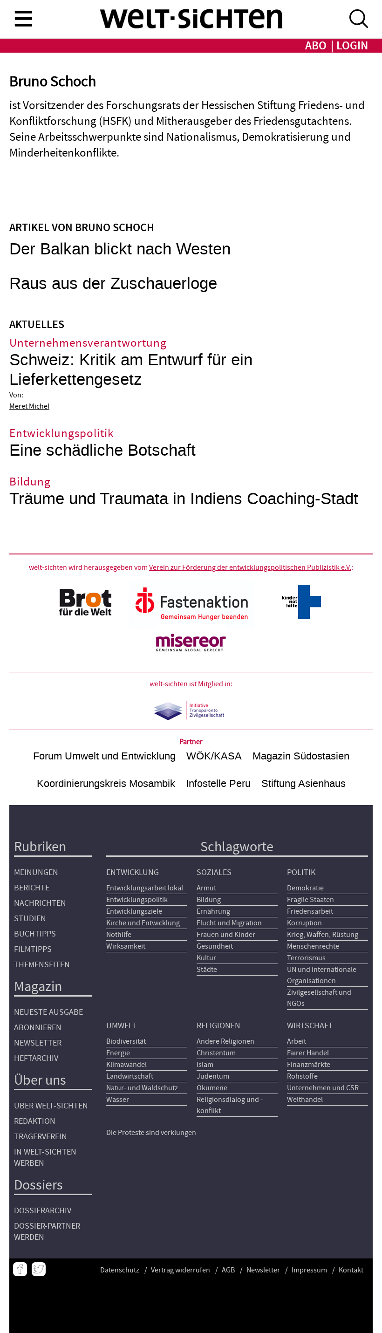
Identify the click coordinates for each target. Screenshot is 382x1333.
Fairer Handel (308, 1053)
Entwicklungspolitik (137, 899)
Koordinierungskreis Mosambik (106, 783)
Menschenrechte (313, 946)
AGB (228, 1270)
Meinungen (36, 872)
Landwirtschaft (129, 1076)
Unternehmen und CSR (323, 1088)
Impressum (309, 1270)
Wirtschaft (310, 1025)
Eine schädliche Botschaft (102, 450)
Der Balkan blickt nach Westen (120, 249)
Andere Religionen (225, 1041)
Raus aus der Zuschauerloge (113, 283)
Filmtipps (33, 949)
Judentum (213, 1076)
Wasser (117, 1099)
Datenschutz (119, 1270)
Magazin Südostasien (300, 756)
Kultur (206, 958)
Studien (30, 918)
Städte (207, 969)
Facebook (20, 1269)
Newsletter (37, 1043)
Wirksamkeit (125, 946)
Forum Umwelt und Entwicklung (104, 756)
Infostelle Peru (218, 783)
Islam (205, 1064)
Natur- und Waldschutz (142, 1088)
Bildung (209, 899)
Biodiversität (126, 1041)
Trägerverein (40, 1136)
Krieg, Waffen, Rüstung (322, 934)
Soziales (214, 872)
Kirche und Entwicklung (143, 923)
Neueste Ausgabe (48, 1012)
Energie (118, 1053)
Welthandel (305, 1099)
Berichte (31, 887)
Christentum (216, 1053)
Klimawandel (126, 1064)
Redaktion (34, 1121)
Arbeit (296, 1041)
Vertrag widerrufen (180, 1270)
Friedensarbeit (310, 911)
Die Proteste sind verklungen (151, 1132)
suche (358, 18)
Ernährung (213, 911)
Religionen (218, 1025)
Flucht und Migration (229, 923)
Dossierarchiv (42, 1210)
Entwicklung (132, 872)
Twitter (39, 1269)
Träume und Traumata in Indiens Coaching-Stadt (183, 498)
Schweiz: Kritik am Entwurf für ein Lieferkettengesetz (130, 369)
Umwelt (121, 1025)
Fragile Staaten (310, 899)
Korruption (304, 923)
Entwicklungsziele (134, 911)
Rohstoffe (302, 1076)
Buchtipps (35, 934)
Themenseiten (42, 964)
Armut (206, 888)
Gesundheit (215, 946)
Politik (301, 872)
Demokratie (305, 888)
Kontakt (351, 1270)
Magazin (38, 987)
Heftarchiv (36, 1058)
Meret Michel (29, 406)
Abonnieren (37, 1027)
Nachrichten (40, 903)
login (352, 46)
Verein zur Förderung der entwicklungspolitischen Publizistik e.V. (250, 567)
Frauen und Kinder (226, 934)
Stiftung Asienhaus (303, 783)
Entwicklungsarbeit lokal (144, 888)
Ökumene (212, 1088)
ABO (316, 46)
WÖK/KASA (214, 756)
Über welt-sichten (51, 1106)
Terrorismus (306, 958)
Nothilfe (118, 934)
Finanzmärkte (308, 1064)
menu (23, 18)
